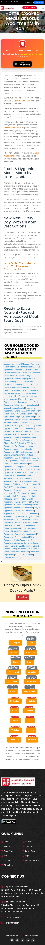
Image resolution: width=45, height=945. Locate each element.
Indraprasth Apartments (24, 429)
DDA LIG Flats (10, 549)
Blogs (26, 856)
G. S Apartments (19, 496)
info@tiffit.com (12, 923)
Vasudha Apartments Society (26, 370)
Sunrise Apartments (12, 364)
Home (19, 37)
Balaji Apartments (33, 517)
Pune (29, 662)
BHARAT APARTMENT (13, 431)
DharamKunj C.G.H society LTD (17, 443)
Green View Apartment (24, 473)
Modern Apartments (22, 437)
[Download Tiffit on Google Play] (22, 63)
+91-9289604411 (29, 2)
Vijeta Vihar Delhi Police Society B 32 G (20, 522)
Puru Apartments (11, 546)
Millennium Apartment (30, 364)
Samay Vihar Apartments (14, 517)
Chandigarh (14, 740)
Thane (12, 691)
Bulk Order (28, 842)
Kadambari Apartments (31, 390)
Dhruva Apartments (21, 384)
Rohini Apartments (11, 367)
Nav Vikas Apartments (19, 464)
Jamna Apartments (22, 502)
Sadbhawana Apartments (29, 546)
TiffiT (20, 936)
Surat (14, 711)
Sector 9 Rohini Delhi (24, 555)
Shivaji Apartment (22, 426)
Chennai (29, 711)
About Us (6, 846)
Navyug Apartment (25, 402)
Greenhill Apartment (12, 390)
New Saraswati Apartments (25, 396)
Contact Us (28, 846)
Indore (31, 730)
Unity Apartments (11, 525)
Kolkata (31, 701)
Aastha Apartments (30, 514)
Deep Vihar (23, 531)
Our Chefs (7, 860)
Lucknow (32, 740)
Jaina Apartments (32, 431)
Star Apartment (10, 402)
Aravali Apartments (22, 470)
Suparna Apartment (12, 528)
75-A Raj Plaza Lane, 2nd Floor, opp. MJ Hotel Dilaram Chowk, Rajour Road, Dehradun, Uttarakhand (20, 908)
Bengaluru (32, 672)
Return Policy (8, 851)
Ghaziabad (12, 682)
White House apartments (29, 399)
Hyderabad (14, 701)
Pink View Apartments (13, 434)
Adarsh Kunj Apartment (30, 373)
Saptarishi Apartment (12, 514)
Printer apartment (22, 537)
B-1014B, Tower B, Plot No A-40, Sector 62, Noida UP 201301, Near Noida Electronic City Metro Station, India (22, 893)
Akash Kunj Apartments (23, 508)
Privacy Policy (8, 865)
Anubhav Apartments (23, 481)
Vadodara (15, 730)
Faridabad (30, 653)
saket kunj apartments (23, 449)
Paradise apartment (12, 558)
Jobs (5, 856)
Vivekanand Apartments (13, 381)
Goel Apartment (20, 493)
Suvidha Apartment (22, 458)
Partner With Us (31, 7)
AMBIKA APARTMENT (14, 393)
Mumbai (13, 653)
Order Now (22, 597)
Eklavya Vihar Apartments (25, 534)
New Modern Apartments (17, 423)
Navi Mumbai (29, 691)
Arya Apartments (21, 420)
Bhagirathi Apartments (20, 552)
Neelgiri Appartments (29, 405)
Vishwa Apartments (22, 487)
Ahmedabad (14, 672)
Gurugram (16, 643)
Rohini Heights (26, 367)
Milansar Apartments (30, 519)
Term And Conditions (31, 860)
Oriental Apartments (12, 373)
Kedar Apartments (21, 467)
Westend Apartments (22, 505)
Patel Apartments (11, 417)
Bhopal (15, 720)
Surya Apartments (26, 417)
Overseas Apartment (24, 440)
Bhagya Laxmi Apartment (14, 455)
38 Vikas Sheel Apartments (27, 452)
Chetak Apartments (21, 540)
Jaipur (30, 720)
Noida (15, 662)
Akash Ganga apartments (25, 379)
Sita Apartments (23, 549)
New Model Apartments (24, 511)
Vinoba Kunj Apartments (14, 408)
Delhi (25, 37)
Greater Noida (31, 682)
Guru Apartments (20, 490)
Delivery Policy (29, 851)
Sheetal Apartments (28, 414)
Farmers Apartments (12, 519)
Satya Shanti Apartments (15, 376)
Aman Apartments (18, 461)
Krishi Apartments (26, 525)
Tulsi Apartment (21, 446)
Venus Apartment (11, 399)
